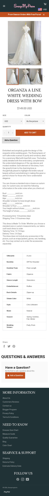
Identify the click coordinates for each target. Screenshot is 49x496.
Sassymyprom (12, 487)
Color (27, 115)
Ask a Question (11, 140)
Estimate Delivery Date (12, 466)
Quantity (7, 127)
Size (4, 115)
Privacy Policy (8, 413)
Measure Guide (9, 434)
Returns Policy (8, 462)
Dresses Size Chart (10, 430)
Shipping (6, 458)
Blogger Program (10, 410)
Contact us (7, 406)
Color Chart (7, 445)
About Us (6, 398)
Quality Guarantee (10, 438)
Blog (4, 442)
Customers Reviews (11, 402)
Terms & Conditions (11, 417)
